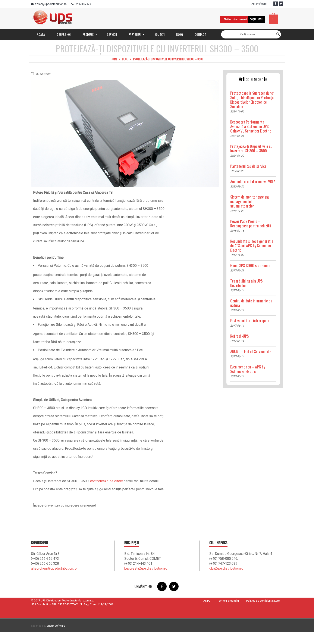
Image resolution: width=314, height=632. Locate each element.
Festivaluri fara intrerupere (250, 320)
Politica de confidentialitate (263, 600)
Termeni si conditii (228, 600)
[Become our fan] (275, 3)
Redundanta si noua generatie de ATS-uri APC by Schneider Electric (251, 245)
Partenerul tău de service (248, 166)
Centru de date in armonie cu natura (251, 303)
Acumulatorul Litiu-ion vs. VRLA (253, 181)
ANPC (206, 600)
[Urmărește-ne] (281, 3)
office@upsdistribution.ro (51, 4)
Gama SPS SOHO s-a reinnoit (251, 265)
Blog (125, 59)
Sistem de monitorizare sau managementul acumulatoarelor (250, 201)
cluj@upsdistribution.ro (226, 568)
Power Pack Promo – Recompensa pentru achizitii (250, 223)
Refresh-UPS (239, 336)
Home (114, 59)
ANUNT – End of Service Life (250, 351)
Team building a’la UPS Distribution (246, 283)
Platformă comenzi (235, 19)
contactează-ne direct (106, 481)
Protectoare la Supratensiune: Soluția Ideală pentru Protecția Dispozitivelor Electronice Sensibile (252, 99)
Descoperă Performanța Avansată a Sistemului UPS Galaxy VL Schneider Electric (250, 126)
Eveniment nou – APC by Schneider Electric (247, 369)
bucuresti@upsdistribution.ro (145, 568)
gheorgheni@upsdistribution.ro (54, 568)
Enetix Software (56, 625)
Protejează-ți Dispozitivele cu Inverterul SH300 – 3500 (251, 148)
